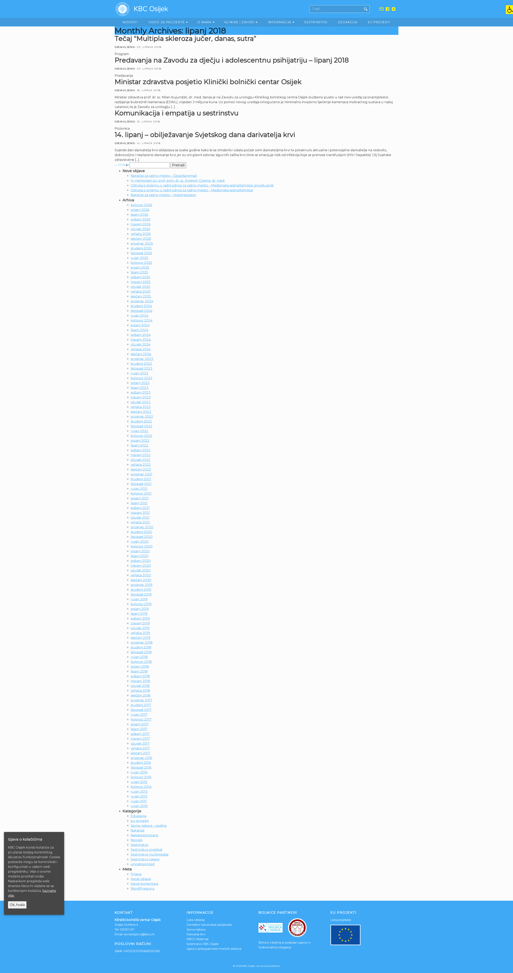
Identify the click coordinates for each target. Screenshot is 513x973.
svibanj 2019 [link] (140, 618)
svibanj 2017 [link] (140, 734)
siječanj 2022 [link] (141, 469)
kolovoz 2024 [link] (141, 320)
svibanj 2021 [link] (140, 508)
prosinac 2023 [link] (142, 359)
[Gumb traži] (365, 9)
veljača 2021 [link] (140, 522)
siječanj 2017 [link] (140, 753)
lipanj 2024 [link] (139, 330)
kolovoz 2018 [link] (141, 662)
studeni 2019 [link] (141, 590)
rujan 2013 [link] (139, 792)
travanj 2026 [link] (140, 224)
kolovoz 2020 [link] (141, 546)
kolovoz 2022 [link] (141, 436)
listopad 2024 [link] (141, 311)
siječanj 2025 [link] (141, 296)
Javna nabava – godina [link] (149, 826)
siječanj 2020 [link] (141, 580)
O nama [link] (204, 22)
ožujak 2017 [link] (140, 743)
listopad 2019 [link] (141, 594)
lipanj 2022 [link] (139, 445)
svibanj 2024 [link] (140, 335)
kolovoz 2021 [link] (141, 493)
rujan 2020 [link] (139, 541)
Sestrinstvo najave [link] (145, 859)
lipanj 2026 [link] (139, 215)
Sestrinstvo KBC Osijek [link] (202, 944)
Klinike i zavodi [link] (239, 22)
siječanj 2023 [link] (141, 412)
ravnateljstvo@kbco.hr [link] (139, 934)
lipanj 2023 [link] (139, 388)
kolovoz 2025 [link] (141, 263)
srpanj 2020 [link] (140, 551)
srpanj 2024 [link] (140, 325)
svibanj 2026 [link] (140, 219)
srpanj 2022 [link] (140, 441)
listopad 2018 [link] (141, 652)
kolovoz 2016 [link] (141, 777)
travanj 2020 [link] (141, 566)
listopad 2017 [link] (141, 710)
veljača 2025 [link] (140, 291)
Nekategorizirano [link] (144, 835)
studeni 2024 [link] (141, 306)
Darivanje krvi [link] (196, 934)
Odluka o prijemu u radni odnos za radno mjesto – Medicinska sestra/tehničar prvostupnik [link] (202, 185)
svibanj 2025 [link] (140, 277)
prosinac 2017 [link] (141, 700)
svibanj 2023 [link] (140, 392)
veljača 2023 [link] (141, 407)
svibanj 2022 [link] (140, 450)
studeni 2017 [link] (141, 705)
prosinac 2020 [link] (142, 527)
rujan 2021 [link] (139, 489)
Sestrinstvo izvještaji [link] (146, 850)
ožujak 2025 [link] (140, 287)
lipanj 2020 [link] (139, 556)
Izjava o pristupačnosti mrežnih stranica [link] (214, 949)
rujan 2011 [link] (139, 801)
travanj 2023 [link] (141, 397)
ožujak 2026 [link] (140, 229)
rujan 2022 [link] (139, 431)
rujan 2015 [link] (139, 782)
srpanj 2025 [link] (140, 267)
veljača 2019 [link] (140, 633)
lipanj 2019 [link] (139, 614)
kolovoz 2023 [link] (141, 378)
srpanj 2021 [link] (140, 498)
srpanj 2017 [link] (140, 724)
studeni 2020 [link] (141, 532)
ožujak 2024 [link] (140, 344)
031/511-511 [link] (127, 929)
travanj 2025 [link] (140, 282)
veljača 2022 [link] (141, 465)
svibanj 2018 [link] (140, 676)
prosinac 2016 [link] (141, 758)
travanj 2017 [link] (140, 739)
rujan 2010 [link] (139, 806)
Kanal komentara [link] (144, 884)
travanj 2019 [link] (140, 623)
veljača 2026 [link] (140, 234)
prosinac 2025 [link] (142, 243)
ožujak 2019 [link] (140, 628)
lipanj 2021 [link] (139, 503)
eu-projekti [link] (140, 821)
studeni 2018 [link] (141, 647)
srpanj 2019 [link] (140, 609)
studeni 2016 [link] (141, 763)
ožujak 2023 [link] (140, 402)
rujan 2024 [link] (139, 316)
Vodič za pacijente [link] (166, 22)
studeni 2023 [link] (141, 364)
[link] (509, 9)
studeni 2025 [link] (141, 248)
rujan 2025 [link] (139, 258)
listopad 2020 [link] (141, 537)
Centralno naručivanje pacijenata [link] (209, 925)
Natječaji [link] (137, 830)
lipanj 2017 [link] (139, 729)
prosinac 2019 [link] (141, 585)
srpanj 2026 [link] (140, 210)
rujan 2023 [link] (139, 373)
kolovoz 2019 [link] (141, 604)
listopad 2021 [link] (141, 484)
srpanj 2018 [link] (140, 666)
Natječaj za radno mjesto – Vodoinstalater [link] (163, 195)
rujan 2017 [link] (139, 715)
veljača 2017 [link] (140, 748)
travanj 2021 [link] (140, 513)
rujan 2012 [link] (139, 796)
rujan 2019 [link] (139, 599)
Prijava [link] (136, 874)
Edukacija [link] (347, 22)
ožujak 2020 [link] (140, 570)
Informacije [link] (279, 22)
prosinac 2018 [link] (141, 642)
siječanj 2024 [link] (141, 354)
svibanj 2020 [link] (141, 561)
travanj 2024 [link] (141, 340)
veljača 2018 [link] (140, 691)
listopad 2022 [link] (141, 426)
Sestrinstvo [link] (315, 22)
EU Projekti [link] (379, 22)
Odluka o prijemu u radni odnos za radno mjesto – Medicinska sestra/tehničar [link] (192, 190)
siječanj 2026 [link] (141, 239)
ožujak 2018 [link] (140, 686)
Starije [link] (122, 164)
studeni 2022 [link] (141, 421)
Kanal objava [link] (141, 879)
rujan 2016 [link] (139, 772)
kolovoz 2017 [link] (141, 719)
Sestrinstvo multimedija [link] (149, 854)
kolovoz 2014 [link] (141, 787)
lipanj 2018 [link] (139, 671)
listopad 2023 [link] (141, 368)
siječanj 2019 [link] (140, 638)
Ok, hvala (17, 905)
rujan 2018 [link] (139, 657)
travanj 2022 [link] (141, 455)
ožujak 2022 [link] (140, 460)
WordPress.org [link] (143, 888)
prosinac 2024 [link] (142, 301)
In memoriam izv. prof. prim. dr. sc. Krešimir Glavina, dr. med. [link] (178, 181)
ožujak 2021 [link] (140, 517)
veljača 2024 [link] (141, 349)
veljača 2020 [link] (141, 575)
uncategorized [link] (143, 864)
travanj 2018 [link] (140, 681)
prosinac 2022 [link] (142, 416)
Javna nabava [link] (196, 929)
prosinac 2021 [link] (141, 474)
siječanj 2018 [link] (140, 695)
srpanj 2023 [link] (140, 383)
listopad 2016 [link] (141, 767)
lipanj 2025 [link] (139, 272)
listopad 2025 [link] (141, 253)
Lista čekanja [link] (196, 920)
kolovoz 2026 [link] (141, 205)
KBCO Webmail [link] (197, 939)
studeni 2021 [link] (141, 479)
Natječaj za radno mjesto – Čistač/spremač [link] (164, 176)
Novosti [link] (130, 22)
